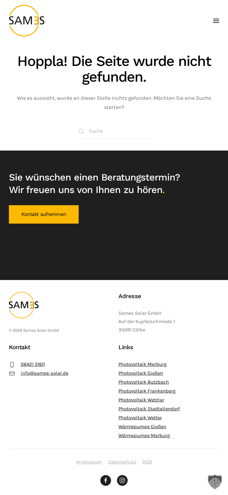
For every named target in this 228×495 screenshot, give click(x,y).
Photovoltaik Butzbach (143, 382)
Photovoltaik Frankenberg (146, 391)
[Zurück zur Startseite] (27, 20)
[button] (216, 20)
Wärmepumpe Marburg (144, 435)
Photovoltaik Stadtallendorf (149, 409)
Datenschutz (122, 462)
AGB (147, 462)
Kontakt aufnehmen (43, 214)
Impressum (89, 462)
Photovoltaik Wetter (140, 417)
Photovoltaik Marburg (142, 364)
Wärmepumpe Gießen (142, 426)
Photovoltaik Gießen (140, 373)
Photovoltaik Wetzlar (141, 400)
